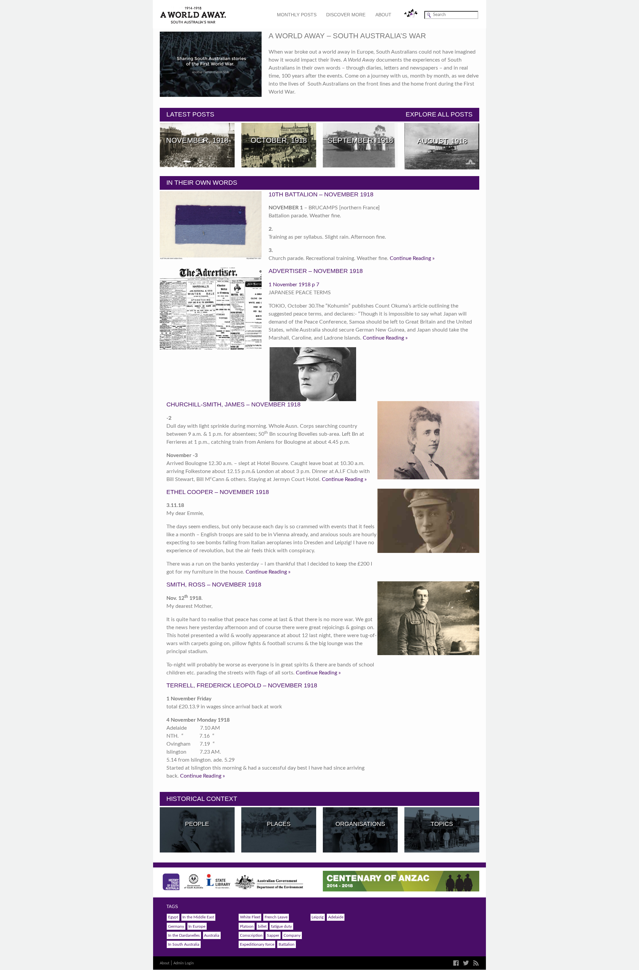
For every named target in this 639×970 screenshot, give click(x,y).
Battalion (287, 944)
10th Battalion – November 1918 (321, 194)
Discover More (345, 14)
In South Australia (183, 944)
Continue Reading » (412, 258)
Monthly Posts (297, 14)
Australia (211, 935)
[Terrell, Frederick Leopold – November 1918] (428, 618)
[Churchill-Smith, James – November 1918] (312, 374)
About (383, 14)
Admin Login (183, 963)
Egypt (173, 917)
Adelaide (335, 917)
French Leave (276, 917)
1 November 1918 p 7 (294, 284)
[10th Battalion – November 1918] (211, 225)
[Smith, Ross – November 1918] (428, 521)
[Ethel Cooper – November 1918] (428, 440)
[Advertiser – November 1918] (211, 308)
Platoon (247, 926)
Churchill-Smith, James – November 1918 (233, 404)
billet (262, 926)
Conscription (251, 935)
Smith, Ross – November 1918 (213, 584)
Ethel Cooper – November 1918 (217, 492)
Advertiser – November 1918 (316, 271)
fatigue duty (281, 926)
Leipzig (317, 917)
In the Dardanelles (184, 935)
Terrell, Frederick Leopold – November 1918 (241, 685)
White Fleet (250, 917)
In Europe (196, 926)
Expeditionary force (257, 944)
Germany (176, 926)
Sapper (273, 935)
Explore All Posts (439, 114)
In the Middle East (198, 917)
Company (292, 935)
